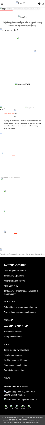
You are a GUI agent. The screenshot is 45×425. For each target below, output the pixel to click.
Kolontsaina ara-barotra (14, 281)
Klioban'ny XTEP (11, 286)
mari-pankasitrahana (13, 337)
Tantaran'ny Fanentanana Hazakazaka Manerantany (21, 292)
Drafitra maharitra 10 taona (16, 360)
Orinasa (8, 320)
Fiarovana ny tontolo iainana (16, 365)
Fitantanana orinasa (13, 355)
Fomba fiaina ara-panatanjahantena (20, 312)
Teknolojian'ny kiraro (13, 332)
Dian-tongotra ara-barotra (15, 271)
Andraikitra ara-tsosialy (14, 370)
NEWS (7, 378)
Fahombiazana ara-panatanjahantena (20, 307)
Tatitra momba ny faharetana (16, 350)
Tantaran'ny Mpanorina (14, 276)
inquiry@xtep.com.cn (27, 399)
